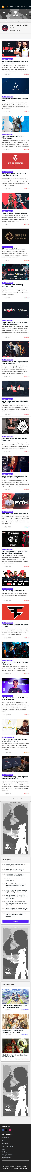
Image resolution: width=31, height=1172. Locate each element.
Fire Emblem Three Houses (22, 1059)
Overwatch (26, 752)
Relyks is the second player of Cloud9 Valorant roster (15, 663)
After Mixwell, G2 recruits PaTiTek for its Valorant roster (15, 699)
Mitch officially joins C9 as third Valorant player (13, 137)
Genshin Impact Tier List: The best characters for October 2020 (13, 1031)
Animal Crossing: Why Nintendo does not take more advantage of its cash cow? (16, 908)
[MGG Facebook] (3, 1130)
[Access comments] (3, 74)
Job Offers (5, 1143)
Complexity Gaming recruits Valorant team (15, 99)
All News (15, 921)
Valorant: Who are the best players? (14, 213)
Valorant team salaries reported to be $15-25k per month (15, 362)
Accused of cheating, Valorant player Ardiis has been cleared (15, 777)
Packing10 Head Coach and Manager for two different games (15, 740)
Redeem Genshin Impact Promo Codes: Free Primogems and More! (14, 1006)
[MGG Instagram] (10, 1130)
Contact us (5, 1138)
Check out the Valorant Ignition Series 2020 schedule (15, 402)
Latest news (9, 21)
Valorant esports (17, 21)
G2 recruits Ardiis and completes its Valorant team (14, 439)
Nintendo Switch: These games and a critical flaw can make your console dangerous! (15, 885)
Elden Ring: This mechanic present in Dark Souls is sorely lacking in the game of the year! (16, 903)
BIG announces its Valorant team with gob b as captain (15, 62)
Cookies (4, 1152)
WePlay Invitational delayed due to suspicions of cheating (14, 174)
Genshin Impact (25, 1009)
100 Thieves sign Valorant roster (13, 591)
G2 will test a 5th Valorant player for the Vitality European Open (14, 477)
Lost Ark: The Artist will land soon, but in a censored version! (17, 865)
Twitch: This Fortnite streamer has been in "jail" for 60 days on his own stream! (16, 891)
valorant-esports (8, 59)
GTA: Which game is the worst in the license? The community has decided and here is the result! (17, 897)
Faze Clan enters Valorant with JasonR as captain (15, 625)
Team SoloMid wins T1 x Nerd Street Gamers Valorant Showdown (14, 552)
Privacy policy (6, 1158)
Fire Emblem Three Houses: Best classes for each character (15, 1055)
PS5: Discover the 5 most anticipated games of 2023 (15, 879)
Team (3, 1140)
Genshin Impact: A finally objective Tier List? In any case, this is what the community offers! (16, 914)
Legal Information (7, 1146)
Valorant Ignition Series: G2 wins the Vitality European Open (14, 323)
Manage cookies (7, 1155)
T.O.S (3, 1149)
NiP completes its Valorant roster (13, 249)
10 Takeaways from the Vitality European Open (12, 285)
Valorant (26, 74)
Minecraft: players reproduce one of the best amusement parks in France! (16, 874)
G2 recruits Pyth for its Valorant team (15, 514)
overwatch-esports (8, 737)
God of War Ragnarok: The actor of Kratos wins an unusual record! (15, 870)
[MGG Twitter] (6, 1130)
